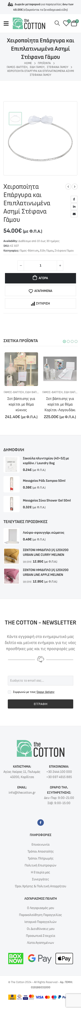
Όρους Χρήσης (46, 698)
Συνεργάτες (40, 886)
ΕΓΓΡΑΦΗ (40, 710)
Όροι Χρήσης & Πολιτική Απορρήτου (40, 893)
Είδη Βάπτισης (34, 392)
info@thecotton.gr (22, 799)
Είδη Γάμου (46, 250)
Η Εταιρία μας (40, 879)
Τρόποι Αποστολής (40, 858)
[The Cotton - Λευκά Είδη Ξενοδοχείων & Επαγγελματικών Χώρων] (29, 23)
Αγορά (43, 278)
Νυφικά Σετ (71, 392)
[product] (21, 369)
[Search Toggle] (57, 23)
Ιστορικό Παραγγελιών (40, 928)
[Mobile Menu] (8, 23)
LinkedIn (74, 206)
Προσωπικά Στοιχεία (40, 942)
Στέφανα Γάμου (64, 250)
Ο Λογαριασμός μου (40, 914)
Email (74, 213)
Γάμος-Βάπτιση (29, 250)
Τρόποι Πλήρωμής (41, 865)
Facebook (74, 199)
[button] (64, 341)
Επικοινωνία (40, 851)
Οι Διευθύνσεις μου (40, 935)
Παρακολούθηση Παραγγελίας (40, 921)
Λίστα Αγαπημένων (40, 949)
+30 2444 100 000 (59, 778)
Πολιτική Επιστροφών (40, 872)
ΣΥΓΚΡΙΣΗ (43, 303)
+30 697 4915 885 (59, 783)
